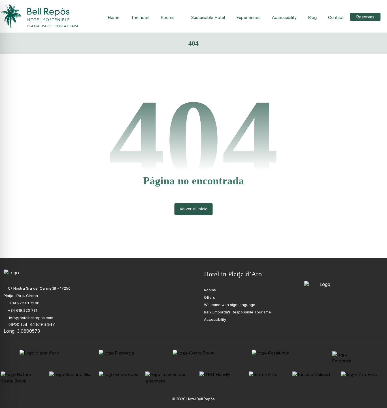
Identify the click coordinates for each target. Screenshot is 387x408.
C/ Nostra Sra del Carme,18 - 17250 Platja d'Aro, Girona (37, 292)
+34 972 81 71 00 (23, 303)
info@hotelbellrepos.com (30, 317)
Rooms (210, 290)
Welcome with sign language (229, 304)
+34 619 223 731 (22, 310)
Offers (209, 297)
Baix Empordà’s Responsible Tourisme (237, 312)
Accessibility (215, 319)
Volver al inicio (194, 209)
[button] (308, 273)
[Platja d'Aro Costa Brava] (40, 16)
